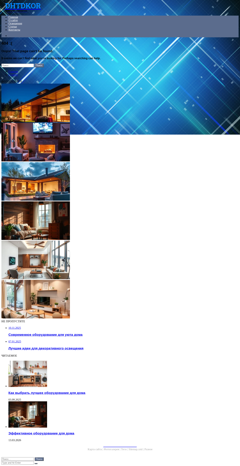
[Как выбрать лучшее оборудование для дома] (110, 374)
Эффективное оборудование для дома (41, 433)
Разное (148, 449)
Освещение (15, 23)
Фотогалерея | (112, 449)
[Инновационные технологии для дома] (106, 103)
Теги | (125, 449)
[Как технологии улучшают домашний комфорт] (106, 142)
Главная (13, 17)
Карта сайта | (96, 449)
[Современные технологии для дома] (106, 260)
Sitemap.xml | (136, 449)
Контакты (14, 29)
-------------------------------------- (120, 446)
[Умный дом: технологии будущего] (106, 181)
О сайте (13, 20)
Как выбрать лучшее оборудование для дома (46, 393)
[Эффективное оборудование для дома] (106, 221)
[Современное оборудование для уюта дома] (106, 299)
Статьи (12, 26)
